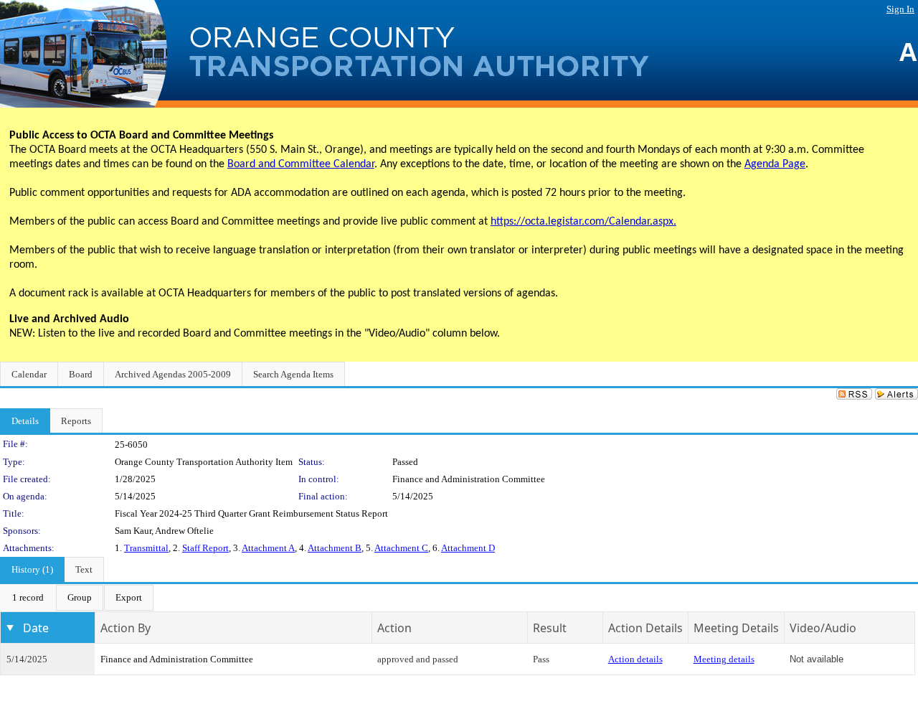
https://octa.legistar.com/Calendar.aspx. (583, 221)
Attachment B (334, 547)
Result (550, 628)
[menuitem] (28, 598)
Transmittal (146, 547)
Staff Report (205, 547)
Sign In (900, 9)
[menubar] (77, 597)
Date (36, 628)
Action (394, 628)
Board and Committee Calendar (300, 164)
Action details (635, 659)
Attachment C (401, 547)
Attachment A (268, 547)
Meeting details (724, 659)
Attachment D (468, 547)
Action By (125, 628)
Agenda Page (774, 164)
